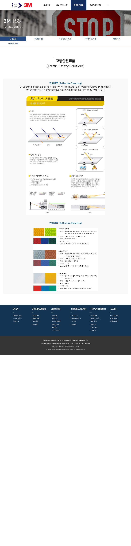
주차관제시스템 (95, 5)
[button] (77, 346)
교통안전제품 (78, 5)
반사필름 (12, 38)
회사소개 (47, 5)
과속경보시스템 (62, 5)
